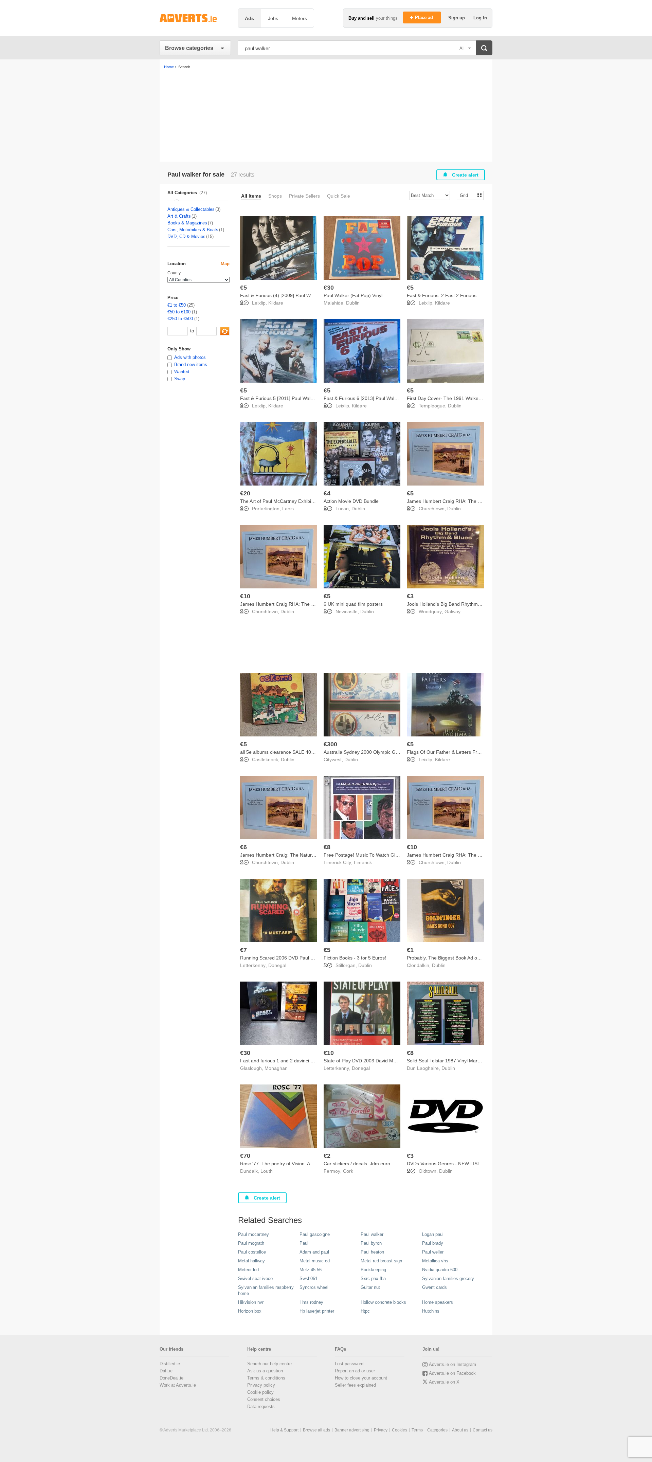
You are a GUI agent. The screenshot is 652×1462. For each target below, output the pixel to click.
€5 (243, 287)
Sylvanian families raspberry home (266, 1290)
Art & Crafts (179, 216)
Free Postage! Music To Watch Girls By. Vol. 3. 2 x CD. (382, 855)
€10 (245, 596)
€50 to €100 (179, 311)
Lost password (349, 1363)
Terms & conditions (266, 1378)
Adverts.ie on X (444, 1382)
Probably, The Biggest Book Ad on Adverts (452, 958)
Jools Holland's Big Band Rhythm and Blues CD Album (465, 604)
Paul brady (432, 1243)
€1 (410, 950)
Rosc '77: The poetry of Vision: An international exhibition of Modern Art (316, 1163)
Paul (304, 1243)
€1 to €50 (176, 305)
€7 (243, 950)
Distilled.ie (170, 1363)
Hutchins (430, 1311)
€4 (327, 493)
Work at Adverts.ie (178, 1385)
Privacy (380, 1430)
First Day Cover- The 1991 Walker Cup (448, 398)
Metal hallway (251, 1260)
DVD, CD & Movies (186, 236)
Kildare (275, 303)
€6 (243, 847)
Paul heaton (372, 1252)
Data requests (261, 1406)
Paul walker (372, 1234)
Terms (417, 1430)
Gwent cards (434, 1287)
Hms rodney (311, 1302)
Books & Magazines (187, 222)
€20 (245, 493)
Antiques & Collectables (191, 209)
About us (460, 1430)
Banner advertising (351, 1430)
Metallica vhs (435, 1260)
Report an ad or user (355, 1370)
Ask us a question (265, 1370)
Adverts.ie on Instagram (452, 1364)
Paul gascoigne (315, 1234)
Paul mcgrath (251, 1243)
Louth (266, 1171)
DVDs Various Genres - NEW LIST (444, 1163)
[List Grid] (467, 195)
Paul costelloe (252, 1252)
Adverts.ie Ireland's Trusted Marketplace (195, 18)
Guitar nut (370, 1287)
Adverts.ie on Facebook (452, 1373)
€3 (410, 596)
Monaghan (276, 1068)
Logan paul (432, 1234)
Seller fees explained (355, 1385)
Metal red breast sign (381, 1260)
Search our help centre (269, 1363)
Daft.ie (166, 1370)
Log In (480, 17)
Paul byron (371, 1243)
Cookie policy (260, 1392)
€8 (327, 847)
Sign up (457, 17)
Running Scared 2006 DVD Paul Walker (282, 958)
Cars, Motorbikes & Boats (192, 229)
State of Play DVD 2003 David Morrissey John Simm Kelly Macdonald (398, 1060)
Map (225, 263)
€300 (330, 744)
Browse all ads (316, 1430)
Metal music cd (315, 1260)
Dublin (353, 303)
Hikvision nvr (251, 1302)
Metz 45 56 (311, 1269)
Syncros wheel (314, 1287)
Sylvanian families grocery (448, 1278)
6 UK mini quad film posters (353, 604)
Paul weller (432, 1252)
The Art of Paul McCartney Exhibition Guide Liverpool (297, 501)
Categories (437, 1430)
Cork (348, 1171)
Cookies (399, 1430)
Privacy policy (261, 1385)
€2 (327, 1155)
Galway (452, 611)
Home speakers (437, 1302)
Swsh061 (309, 1278)
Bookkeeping (373, 1269)
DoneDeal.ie (171, 1378)
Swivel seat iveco (255, 1278)
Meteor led (248, 1269)
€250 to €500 (180, 318)
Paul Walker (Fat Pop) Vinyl (353, 295)
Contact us (482, 1430)
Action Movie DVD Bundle (351, 501)
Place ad (424, 17)
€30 (329, 287)
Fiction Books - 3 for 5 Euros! (355, 958)
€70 (245, 1155)
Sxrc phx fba (373, 1278)
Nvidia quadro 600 (439, 1269)
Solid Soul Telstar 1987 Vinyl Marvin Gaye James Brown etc (471, 1060)
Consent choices (263, 1399)
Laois (288, 508)
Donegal (277, 965)
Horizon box (249, 1311)
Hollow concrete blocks (383, 1302)
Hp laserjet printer (317, 1311)
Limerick (363, 862)
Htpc (365, 1311)
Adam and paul (314, 1252)
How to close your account (361, 1378)
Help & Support (284, 1430)
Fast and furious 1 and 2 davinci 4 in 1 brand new (293, 1060)
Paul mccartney (253, 1234)
